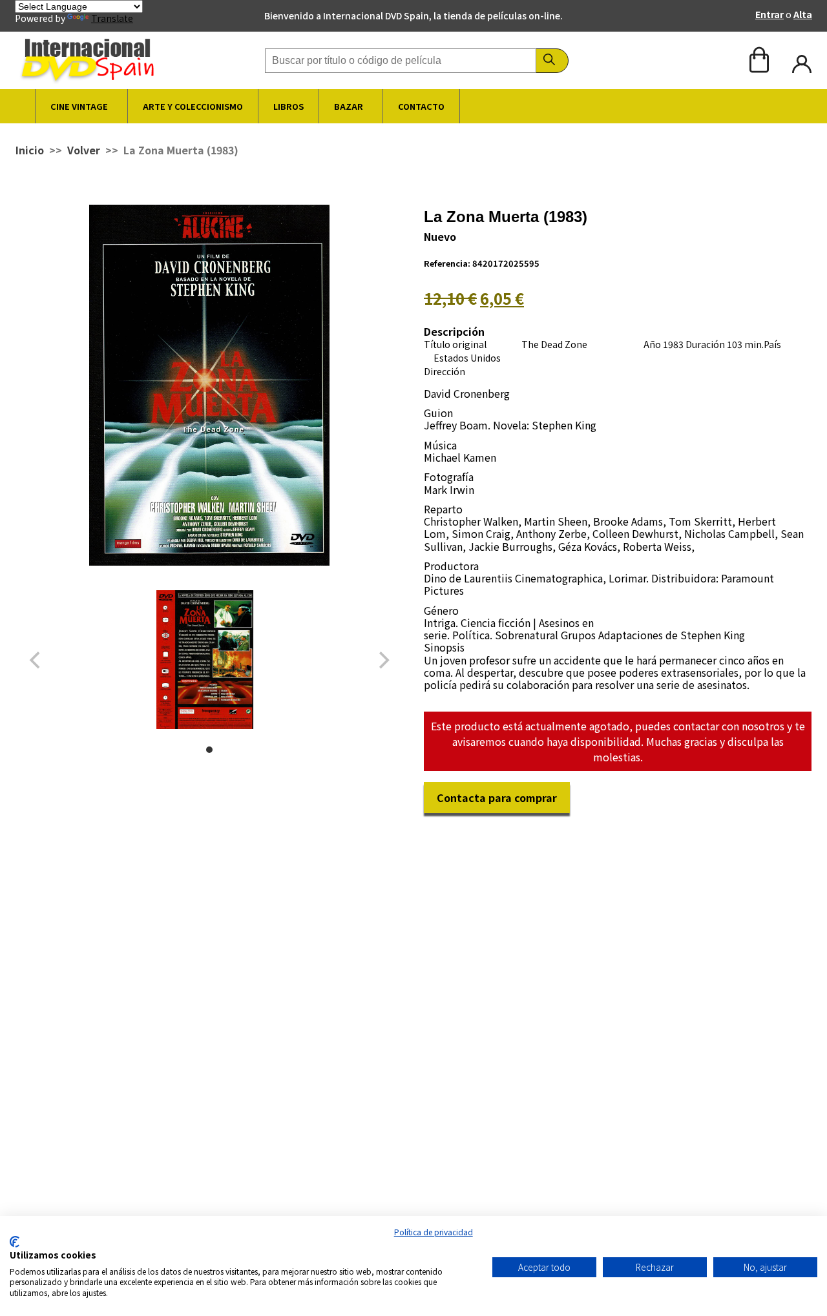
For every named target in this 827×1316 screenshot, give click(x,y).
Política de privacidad (433, 1231)
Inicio (30, 150)
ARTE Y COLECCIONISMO (193, 106)
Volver (83, 150)
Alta (802, 14)
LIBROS (288, 106)
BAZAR (348, 106)
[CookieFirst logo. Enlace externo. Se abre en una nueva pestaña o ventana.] (14, 1242)
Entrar (769, 14)
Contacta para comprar (497, 797)
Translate (112, 18)
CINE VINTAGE (79, 106)
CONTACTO (421, 106)
